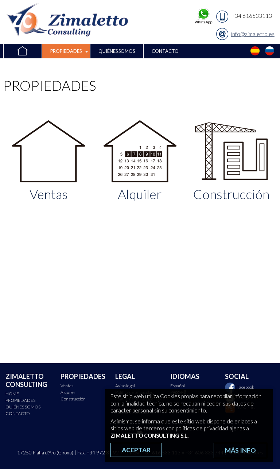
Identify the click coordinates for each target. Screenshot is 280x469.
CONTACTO (165, 51)
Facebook (245, 387)
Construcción (73, 399)
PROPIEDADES (66, 51)
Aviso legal (125, 385)
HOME (22, 51)
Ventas (67, 385)
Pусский (269, 51)
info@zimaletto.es (253, 34)
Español (255, 51)
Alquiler (68, 392)
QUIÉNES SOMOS (116, 51)
